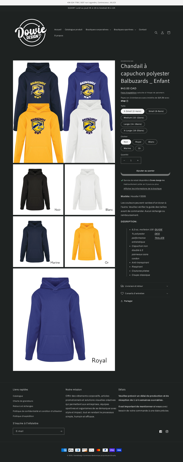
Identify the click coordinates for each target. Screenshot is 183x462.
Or (139, 148)
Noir (126, 142)
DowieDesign (78, 455)
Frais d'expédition (129, 93)
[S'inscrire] (61, 431)
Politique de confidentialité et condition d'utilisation (37, 411)
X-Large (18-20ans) (134, 131)
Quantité (124, 155)
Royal (138, 142)
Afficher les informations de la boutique (143, 189)
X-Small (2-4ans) (132, 111)
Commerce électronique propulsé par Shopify (99, 455)
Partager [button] (128, 301)
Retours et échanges (23, 406)
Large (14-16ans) (133, 124)
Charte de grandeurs (23, 401)
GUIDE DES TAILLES (159, 233)
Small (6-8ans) (156, 111)
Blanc (151, 142)
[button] (98, 30)
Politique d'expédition (23, 416)
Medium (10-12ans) (134, 118)
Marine (127, 148)
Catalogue (18, 396)
